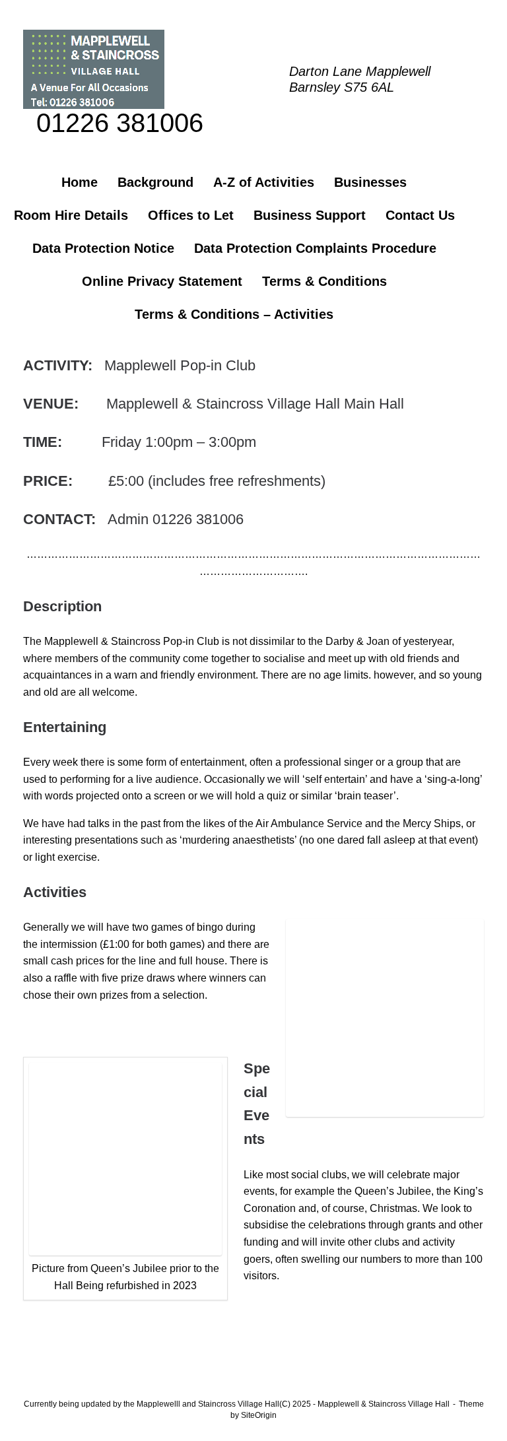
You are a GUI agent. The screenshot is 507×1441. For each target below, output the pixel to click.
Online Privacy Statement (162, 281)
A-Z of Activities (263, 182)
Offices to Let (191, 215)
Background (155, 182)
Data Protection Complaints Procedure (315, 248)
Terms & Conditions (324, 281)
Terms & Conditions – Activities (234, 314)
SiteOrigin (259, 1415)
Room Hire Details (71, 215)
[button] (487, 248)
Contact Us (420, 215)
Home (79, 182)
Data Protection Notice (103, 248)
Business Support (310, 215)
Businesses (370, 182)
